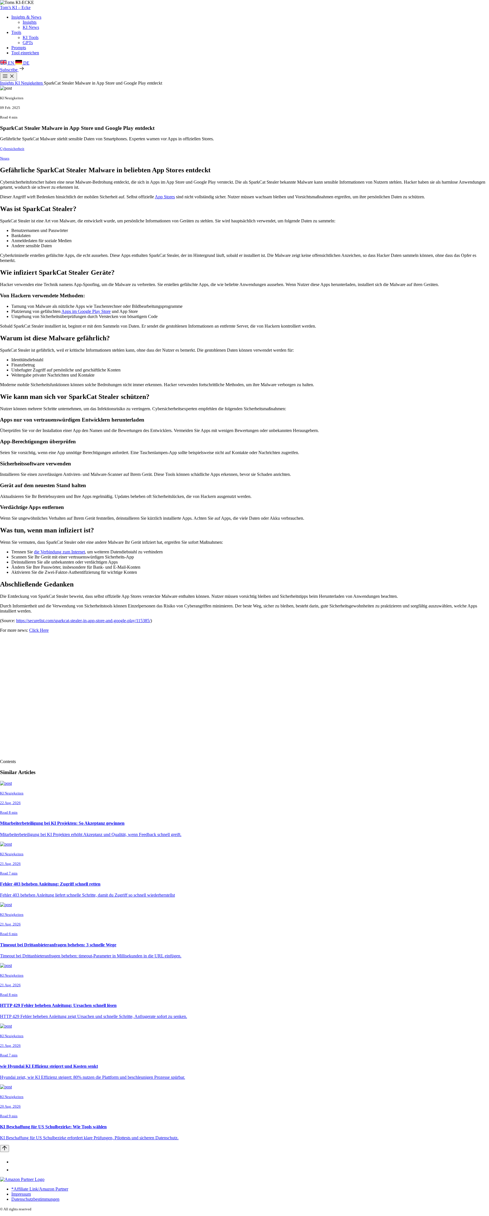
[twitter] (14, 1169)
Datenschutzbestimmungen (35, 1199)
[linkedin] (14, 1161)
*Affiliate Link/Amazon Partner (39, 1189)
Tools (16, 32)
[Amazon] (22, 1179)
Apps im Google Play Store (86, 311)
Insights (30, 22)
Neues (4, 158)
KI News (31, 27)
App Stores (165, 196)
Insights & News (26, 17)
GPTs (28, 42)
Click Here (39, 630)
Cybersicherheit (12, 149)
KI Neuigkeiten (29, 83)
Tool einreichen (25, 52)
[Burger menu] (8, 76)
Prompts (18, 47)
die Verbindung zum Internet (59, 551)
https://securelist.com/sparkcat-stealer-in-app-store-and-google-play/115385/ (83, 620)
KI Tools (30, 37)
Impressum (21, 1194)
